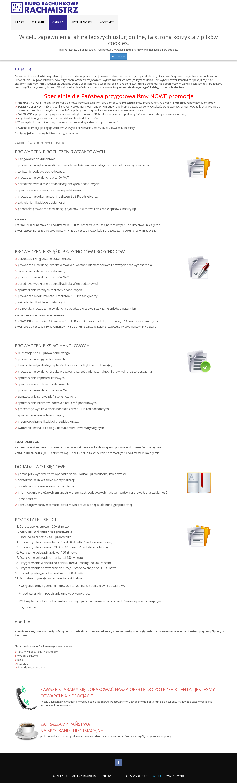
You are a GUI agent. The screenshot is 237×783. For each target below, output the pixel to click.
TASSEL (156, 776)
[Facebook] (118, 762)
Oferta (23, 69)
